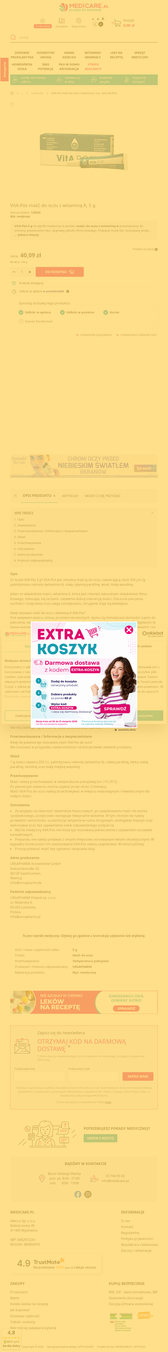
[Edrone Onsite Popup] (84, 676)
